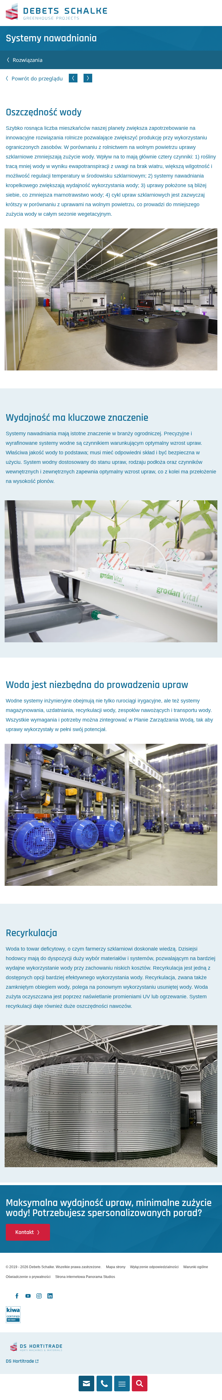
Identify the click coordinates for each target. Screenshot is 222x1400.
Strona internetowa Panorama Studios (85, 1277)
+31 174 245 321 (104, 1380)
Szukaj (139, 1380)
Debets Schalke (56, 13)
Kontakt (24, 1232)
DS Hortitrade (20, 1361)
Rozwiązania (27, 59)
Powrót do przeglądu (37, 78)
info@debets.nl (86, 1380)
